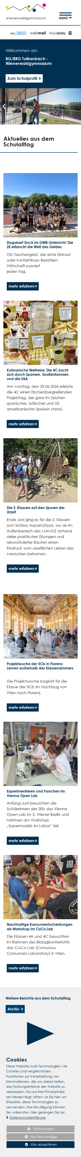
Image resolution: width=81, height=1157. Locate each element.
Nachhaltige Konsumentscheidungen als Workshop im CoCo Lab (39, 926)
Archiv (13, 1009)
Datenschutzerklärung (27, 1117)
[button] (35, 120)
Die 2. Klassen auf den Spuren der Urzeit (36, 509)
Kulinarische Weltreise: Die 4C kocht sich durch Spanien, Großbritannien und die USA (38, 374)
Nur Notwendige (32, 1137)
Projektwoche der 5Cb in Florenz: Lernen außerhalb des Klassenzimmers (40, 666)
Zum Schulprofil (22, 78)
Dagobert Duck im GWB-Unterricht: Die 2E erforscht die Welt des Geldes (40, 244)
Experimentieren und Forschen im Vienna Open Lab (36, 793)
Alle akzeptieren (32, 1144)
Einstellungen (30, 1129)
